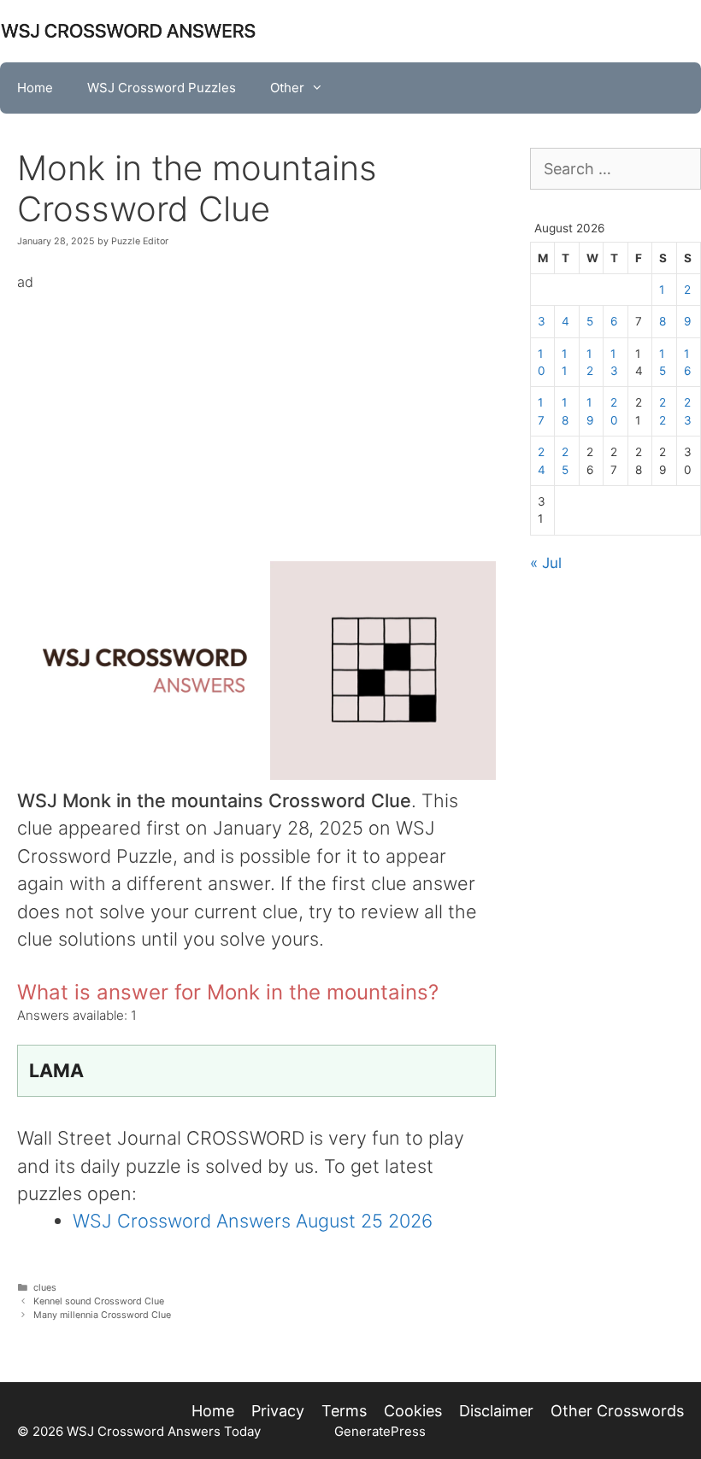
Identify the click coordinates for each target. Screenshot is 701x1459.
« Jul (546, 562)
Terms (344, 1411)
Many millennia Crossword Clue (102, 1315)
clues (44, 1287)
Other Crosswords (617, 1411)
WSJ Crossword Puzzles (161, 87)
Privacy (277, 1411)
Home (35, 87)
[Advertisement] (256, 414)
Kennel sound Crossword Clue (98, 1301)
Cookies (413, 1411)
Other (287, 87)
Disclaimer (496, 1411)
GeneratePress (380, 1431)
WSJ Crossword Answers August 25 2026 (253, 1221)
